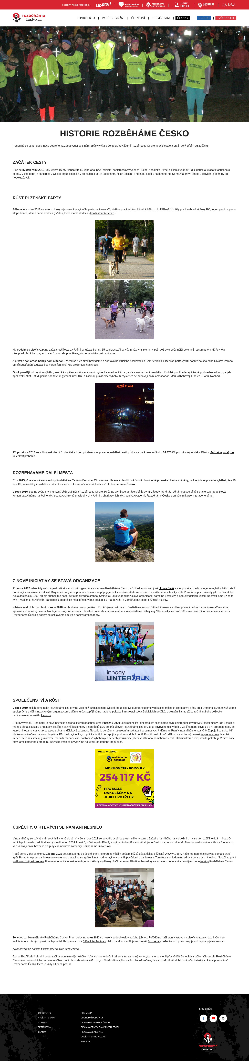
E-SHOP (204, 18)
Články (182, 18)
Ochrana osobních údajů (95, 1022)
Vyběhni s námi (113, 18)
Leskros (46, 715)
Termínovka (161, 18)
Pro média (86, 1013)
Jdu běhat (154, 941)
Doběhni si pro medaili (93, 1037)
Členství (138, 18)
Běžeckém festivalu (94, 941)
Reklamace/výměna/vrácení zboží (100, 1027)
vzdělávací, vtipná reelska (28, 861)
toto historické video (102, 213)
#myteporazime (210, 734)
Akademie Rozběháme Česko (152, 495)
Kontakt (85, 1041)
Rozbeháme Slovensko (96, 846)
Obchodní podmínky (92, 1018)
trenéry (204, 861)
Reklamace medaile (92, 1032)
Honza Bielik (74, 169)
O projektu (86, 18)
